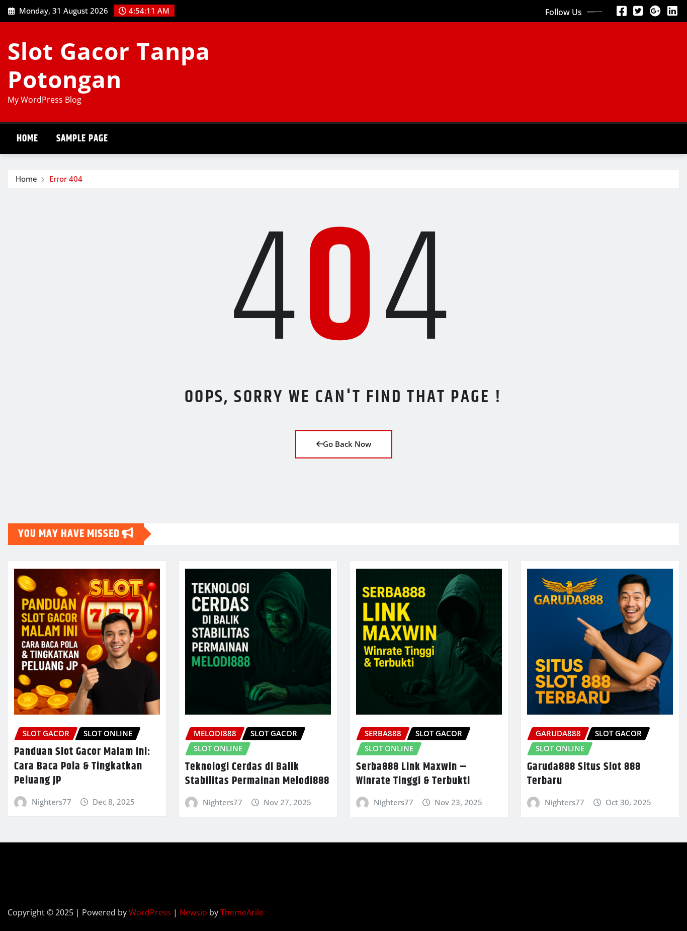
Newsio (193, 912)
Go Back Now (347, 444)
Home (27, 138)
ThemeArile (242, 912)
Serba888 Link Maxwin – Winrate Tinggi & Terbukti (413, 774)
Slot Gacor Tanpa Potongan (109, 64)
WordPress (150, 912)
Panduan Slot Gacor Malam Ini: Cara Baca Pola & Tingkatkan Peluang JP (82, 766)
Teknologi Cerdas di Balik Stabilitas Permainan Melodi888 (257, 774)
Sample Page (82, 138)
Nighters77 (51, 802)
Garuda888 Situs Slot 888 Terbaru (584, 774)
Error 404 (65, 179)
